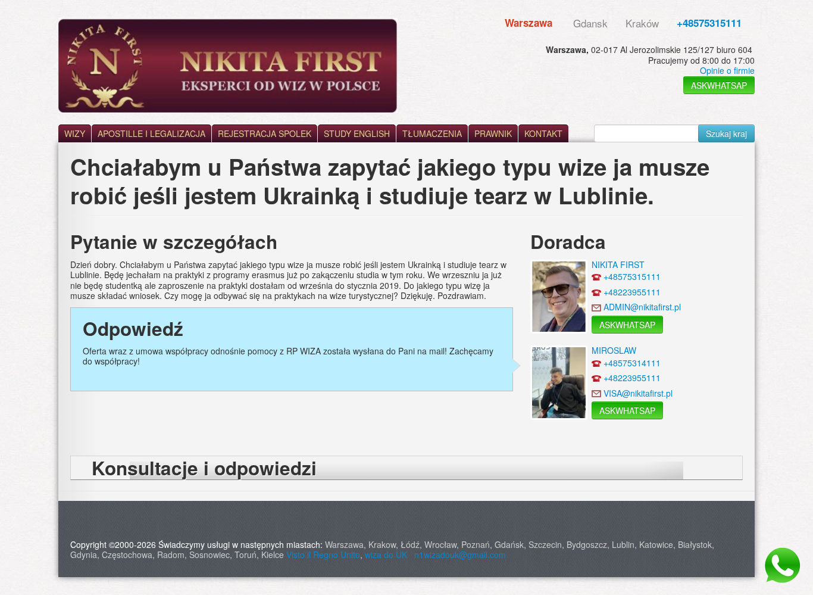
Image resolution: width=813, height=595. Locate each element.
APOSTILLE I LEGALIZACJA (151, 133)
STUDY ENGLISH (357, 133)
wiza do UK (388, 554)
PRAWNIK (493, 133)
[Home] (228, 65)
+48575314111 (632, 363)
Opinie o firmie (727, 70)
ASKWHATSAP (719, 85)
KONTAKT (543, 133)
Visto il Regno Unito (323, 554)
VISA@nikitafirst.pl (638, 393)
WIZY (74, 133)
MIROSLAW (614, 350)
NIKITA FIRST (618, 264)
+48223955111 (632, 292)
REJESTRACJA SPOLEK (264, 133)
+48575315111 (709, 22)
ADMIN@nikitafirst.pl (642, 307)
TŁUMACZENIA (432, 133)
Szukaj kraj (726, 133)
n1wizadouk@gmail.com (460, 554)
